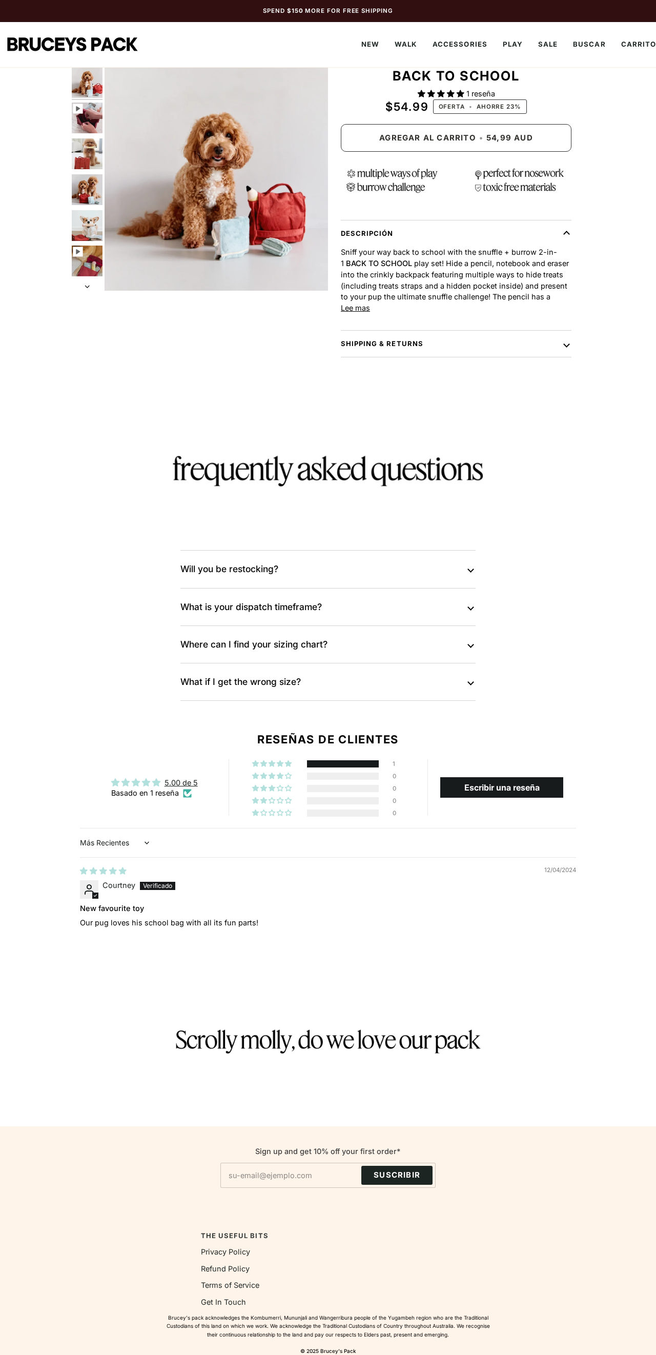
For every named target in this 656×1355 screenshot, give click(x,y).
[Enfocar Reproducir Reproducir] (216, 179)
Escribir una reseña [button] (502, 787)
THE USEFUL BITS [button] (235, 1235)
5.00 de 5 (181, 782)
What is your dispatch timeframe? (251, 606)
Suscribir (397, 1175)
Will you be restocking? (229, 568)
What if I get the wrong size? (240, 681)
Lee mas (355, 308)
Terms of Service (230, 1285)
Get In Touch (223, 1302)
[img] (103, 870)
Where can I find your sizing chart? (253, 644)
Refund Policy (225, 1268)
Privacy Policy (225, 1251)
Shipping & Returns (382, 343)
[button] (406, 44)
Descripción (367, 233)
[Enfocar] (124, 271)
